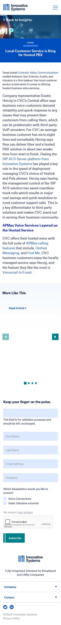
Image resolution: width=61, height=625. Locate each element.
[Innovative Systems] (15, 7)
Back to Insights (19, 19)
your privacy (25, 512)
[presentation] (28, 522)
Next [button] (55, 337)
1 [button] (25, 383)
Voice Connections (19, 498)
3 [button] (32, 383)
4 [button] (36, 383)
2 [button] (28, 383)
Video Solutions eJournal (23, 503)
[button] (55, 7)
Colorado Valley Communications (38, 72)
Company (10, 586)
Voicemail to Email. (17, 272)
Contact (9, 597)
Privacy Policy (11, 618)
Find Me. (34, 253)
